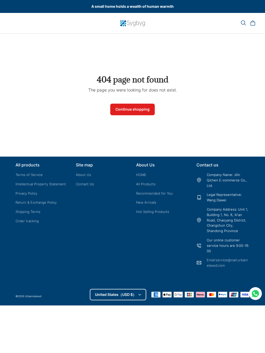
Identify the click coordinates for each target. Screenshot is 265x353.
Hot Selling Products (152, 212)
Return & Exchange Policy (36, 202)
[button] (243, 23)
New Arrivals (146, 202)
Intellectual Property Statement (41, 184)
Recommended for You (154, 193)
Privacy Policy (26, 193)
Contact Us (85, 184)
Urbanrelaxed (33, 296)
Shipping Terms (28, 212)
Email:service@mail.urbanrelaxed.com (227, 262)
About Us (83, 175)
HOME (141, 175)
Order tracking (27, 221)
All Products (146, 184)
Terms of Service (29, 175)
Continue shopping (132, 109)
